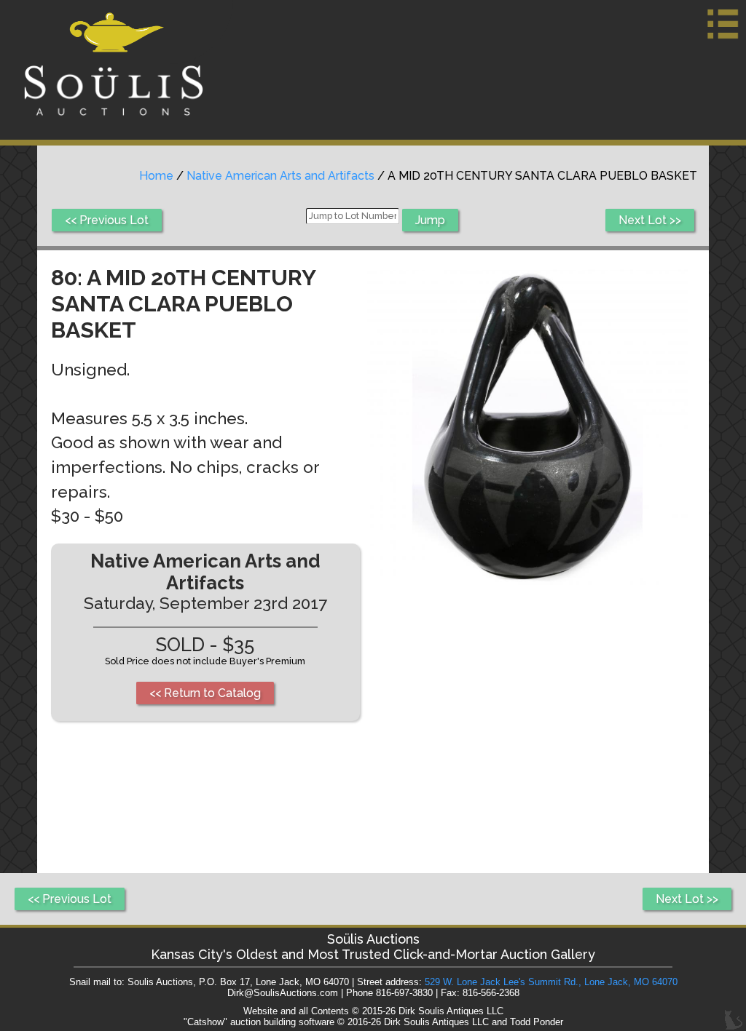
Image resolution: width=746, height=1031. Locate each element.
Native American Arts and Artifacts (280, 176)
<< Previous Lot (107, 220)
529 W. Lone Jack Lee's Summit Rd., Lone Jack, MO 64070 (551, 981)
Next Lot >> (650, 220)
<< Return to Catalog (205, 693)
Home (156, 176)
